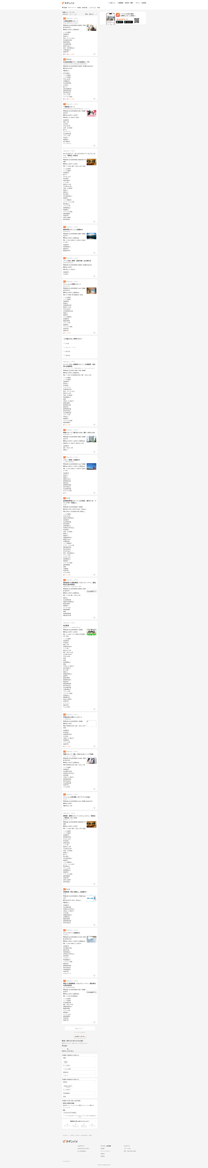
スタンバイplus (127, 1148)
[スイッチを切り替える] (75, 14)
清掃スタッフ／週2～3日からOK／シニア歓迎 (78, 754)
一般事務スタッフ (69, 107)
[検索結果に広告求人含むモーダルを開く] (67, 14)
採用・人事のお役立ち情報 (130, 1151)
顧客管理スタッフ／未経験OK (73, 229)
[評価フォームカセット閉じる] (96, 1121)
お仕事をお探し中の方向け (83, 1148)
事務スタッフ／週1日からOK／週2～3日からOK (79, 432)
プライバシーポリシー (105, 1151)
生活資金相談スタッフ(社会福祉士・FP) (76, 62)
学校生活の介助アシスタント (72, 717)
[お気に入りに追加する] (94, 54)
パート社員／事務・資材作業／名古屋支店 (77, 261)
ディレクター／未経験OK (71, 933)
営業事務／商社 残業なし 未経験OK (75, 892)
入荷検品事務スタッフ (70, 21)
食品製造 (66, 625)
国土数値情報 (91, 1115)
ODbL (87, 1115)
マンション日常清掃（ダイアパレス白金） (77, 797)
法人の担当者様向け (82, 1151)
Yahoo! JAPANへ (66, 1161)
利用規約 (103, 1148)
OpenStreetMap (71, 1115)
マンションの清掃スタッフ (72, 284)
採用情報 (103, 1156)
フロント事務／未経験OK (71, 460)
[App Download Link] (119, 22)
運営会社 (103, 1153)
